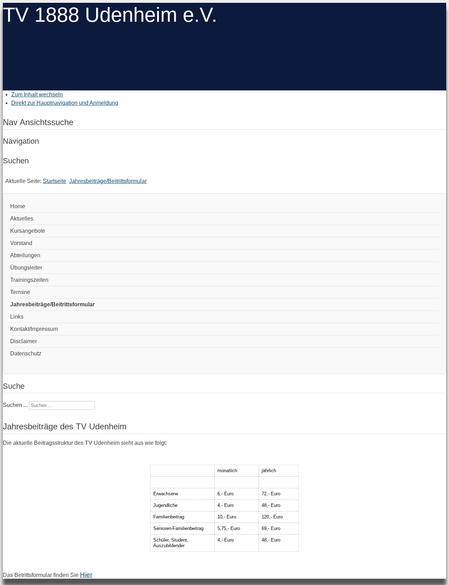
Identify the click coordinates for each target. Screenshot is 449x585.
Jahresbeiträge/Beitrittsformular (108, 181)
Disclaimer (23, 341)
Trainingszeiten (29, 280)
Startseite (54, 181)
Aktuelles (21, 219)
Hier (86, 574)
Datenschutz (25, 353)
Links (17, 317)
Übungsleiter (26, 268)
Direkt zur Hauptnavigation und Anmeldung (64, 103)
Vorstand (21, 243)
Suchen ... (15, 405)
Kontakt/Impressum (34, 329)
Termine (20, 292)
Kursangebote (27, 231)
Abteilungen (25, 255)
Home (17, 206)
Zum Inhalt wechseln (37, 94)
